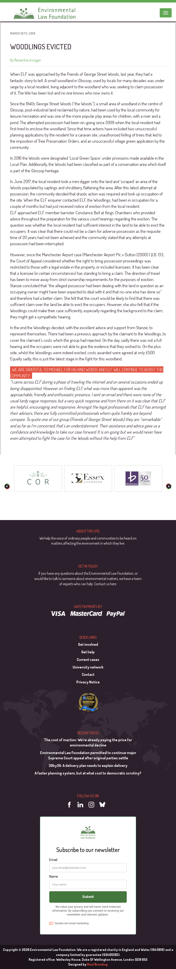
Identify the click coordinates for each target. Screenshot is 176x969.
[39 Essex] (88, 478)
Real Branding (97, 964)
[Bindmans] (138, 478)
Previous (7, 486)
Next (169, 486)
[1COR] (38, 478)
